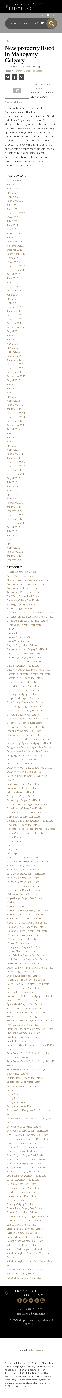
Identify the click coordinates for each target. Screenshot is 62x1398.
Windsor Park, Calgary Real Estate (25, 1249)
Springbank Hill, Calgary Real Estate (26, 1167)
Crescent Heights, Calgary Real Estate (27, 718)
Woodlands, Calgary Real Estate (24, 1277)
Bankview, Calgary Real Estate (23, 600)
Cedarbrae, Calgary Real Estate (24, 661)
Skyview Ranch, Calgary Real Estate (26, 1146)
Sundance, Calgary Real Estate (23, 1179)
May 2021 (12, 229)
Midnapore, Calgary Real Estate (24, 934)
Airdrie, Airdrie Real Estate (21, 575)
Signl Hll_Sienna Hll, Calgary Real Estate (28, 1138)
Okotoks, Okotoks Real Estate (23, 975)
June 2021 (12, 225)
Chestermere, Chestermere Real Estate (28, 669)
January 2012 (14, 555)
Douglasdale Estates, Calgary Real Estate (29, 747)
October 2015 (14, 372)
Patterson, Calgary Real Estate (23, 987)
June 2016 (12, 339)
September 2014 (16, 425)
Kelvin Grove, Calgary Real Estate (25, 857)
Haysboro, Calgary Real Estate (23, 824)
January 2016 (14, 359)
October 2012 (14, 518)
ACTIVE (43, 15)
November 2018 (16, 266)
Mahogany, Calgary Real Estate (28, 71)
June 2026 (12, 184)
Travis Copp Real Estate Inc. (27, 6)
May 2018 (12, 282)
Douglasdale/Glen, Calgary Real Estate (27, 751)
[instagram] (31, 1300)
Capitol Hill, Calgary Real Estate (24, 653)
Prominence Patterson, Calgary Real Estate (30, 996)
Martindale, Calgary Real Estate (24, 918)
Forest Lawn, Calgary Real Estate (24, 808)
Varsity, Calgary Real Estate (21, 1224)
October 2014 (14, 420)
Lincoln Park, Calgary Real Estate (24, 885)
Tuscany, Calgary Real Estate (22, 1204)
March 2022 (13, 217)
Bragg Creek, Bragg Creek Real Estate (27, 620)
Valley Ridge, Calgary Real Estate (24, 1220)
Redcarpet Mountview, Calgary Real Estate (30, 1020)
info (9, 845)
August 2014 (13, 429)
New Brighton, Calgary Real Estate (25, 955)
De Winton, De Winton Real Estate (26, 726)
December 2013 (16, 461)
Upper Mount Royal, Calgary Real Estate (28, 1216)
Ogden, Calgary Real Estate (21, 971)
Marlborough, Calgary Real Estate (25, 914)
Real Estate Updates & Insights (23, 1016)
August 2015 (13, 380)
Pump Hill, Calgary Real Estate (23, 1000)
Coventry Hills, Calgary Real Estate (25, 710)
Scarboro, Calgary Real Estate (23, 1085)
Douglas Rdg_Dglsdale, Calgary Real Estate (29, 743)
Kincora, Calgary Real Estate (22, 865)
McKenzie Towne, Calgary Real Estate (27, 930)
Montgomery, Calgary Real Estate (25, 947)
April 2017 (12, 298)
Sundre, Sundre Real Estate (21, 1183)
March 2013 (13, 498)
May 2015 (12, 392)
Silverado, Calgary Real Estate (23, 1142)
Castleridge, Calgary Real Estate (24, 657)
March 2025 (13, 196)
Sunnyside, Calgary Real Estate (23, 1187)
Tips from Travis (15, 1199)
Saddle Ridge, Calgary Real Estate (25, 1077)
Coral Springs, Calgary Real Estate (25, 702)
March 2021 (13, 233)
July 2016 (12, 335)
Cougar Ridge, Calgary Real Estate (25, 706)
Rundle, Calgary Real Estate (21, 1040)
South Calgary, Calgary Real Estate (25, 1155)
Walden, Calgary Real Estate (22, 1232)
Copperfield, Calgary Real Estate (24, 698)
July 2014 (12, 433)
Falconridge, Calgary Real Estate (24, 800)
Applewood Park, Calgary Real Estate (27, 583)
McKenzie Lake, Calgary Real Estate (26, 926)
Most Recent (14, 180)
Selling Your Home (16, 1102)
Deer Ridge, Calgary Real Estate (24, 730)
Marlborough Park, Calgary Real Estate (27, 910)
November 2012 (16, 514)
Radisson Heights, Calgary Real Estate (27, 1008)
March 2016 (13, 351)
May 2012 (12, 539)
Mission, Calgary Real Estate (22, 942)
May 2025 (12, 188)
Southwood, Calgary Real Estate (24, 1163)
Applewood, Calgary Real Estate (24, 587)
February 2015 (15, 404)
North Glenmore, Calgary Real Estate (27, 959)
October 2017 (14, 290)
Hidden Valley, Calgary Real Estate (25, 832)
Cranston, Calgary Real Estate (23, 714)
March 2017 (13, 302)
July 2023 (12, 204)
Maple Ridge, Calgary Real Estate (24, 898)
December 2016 (16, 314)
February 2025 (15, 200)
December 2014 (16, 412)
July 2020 (12, 237)
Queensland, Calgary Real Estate (24, 1004)
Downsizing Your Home (19, 763)
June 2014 (12, 437)
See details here (13, 102)
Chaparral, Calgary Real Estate (23, 665)
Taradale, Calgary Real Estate (22, 1191)
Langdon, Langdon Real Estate (23, 881)
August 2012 (13, 527)
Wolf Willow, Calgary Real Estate (24, 1269)
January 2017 (14, 310)
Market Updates (16, 906)
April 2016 (12, 347)
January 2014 (14, 457)
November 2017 (16, 286)
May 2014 (12, 441)
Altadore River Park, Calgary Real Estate (28, 579)
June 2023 (12, 208)
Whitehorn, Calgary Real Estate (23, 1244)
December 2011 (16, 559)
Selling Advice (14, 1093)
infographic (12, 849)
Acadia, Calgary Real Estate (21, 571)
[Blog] (42, 1300)
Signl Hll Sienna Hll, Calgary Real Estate (27, 1134)
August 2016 (13, 331)
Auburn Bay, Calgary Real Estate (24, 592)
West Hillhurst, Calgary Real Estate (25, 1236)
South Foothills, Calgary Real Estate (26, 1159)
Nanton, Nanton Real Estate (22, 951)
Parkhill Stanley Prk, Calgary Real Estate (28, 983)
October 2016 (14, 323)
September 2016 (16, 327)
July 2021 (12, 221)
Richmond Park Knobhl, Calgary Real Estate (30, 1028)
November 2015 (16, 367)
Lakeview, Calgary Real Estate (23, 877)
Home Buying (14, 836)
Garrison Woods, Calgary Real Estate (27, 812)
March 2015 (13, 400)
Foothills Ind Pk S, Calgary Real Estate (27, 804)
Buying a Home (15, 632)
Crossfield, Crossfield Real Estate (25, 722)
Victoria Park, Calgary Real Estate (25, 1228)
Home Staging (14, 840)
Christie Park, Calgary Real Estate (25, 677)
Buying (10, 628)
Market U (12, 902)
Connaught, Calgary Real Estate (23, 694)
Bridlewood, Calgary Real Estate (24, 624)
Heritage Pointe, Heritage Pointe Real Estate (31, 828)
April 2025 (12, 192)
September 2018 (16, 270)
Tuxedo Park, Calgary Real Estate (24, 1208)
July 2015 (12, 384)
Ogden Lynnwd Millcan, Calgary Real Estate (30, 967)
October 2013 (14, 469)
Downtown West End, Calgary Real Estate (29, 767)
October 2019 (14, 249)
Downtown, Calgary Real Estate (24, 771)
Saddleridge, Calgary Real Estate (24, 1081)
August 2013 (13, 478)
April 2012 (12, 543)
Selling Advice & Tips (17, 1098)
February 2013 (15, 502)
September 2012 (16, 523)
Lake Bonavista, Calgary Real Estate (26, 873)
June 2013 (12, 486)
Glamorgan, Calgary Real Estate (24, 816)
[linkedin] (36, 1300)
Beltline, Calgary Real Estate (22, 608)
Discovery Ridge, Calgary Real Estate (27, 734)
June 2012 (12, 535)
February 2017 (15, 306)
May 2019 (12, 257)
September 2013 (16, 474)
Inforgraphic (13, 853)
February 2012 (15, 551)
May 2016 (12, 343)
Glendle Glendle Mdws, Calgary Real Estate (30, 820)
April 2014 (12, 445)
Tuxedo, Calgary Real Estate (22, 1212)
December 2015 (16, 363)
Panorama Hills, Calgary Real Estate (26, 979)
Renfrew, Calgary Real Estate (22, 1024)
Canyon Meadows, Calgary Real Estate (27, 649)
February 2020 (15, 241)
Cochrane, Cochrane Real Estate (24, 689)
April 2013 (12, 494)
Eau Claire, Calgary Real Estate (23, 783)
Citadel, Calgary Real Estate (22, 681)
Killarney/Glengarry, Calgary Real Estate (28, 861)
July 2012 (12, 531)
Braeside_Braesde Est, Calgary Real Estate (30, 616)
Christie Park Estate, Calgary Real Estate (29, 673)
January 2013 (14, 506)
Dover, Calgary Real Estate (21, 759)
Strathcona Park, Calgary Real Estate (26, 1175)
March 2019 (13, 261)
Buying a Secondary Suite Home (24, 636)
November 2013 (16, 465)
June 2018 (12, 278)
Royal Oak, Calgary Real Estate (23, 1036)
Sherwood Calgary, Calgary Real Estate (27, 1130)
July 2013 (12, 482)
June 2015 (12, 388)
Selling (10, 1089)
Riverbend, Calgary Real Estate (23, 1032)
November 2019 (16, 245)
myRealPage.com (36, 1350)
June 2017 (12, 294)
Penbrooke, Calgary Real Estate (24, 991)
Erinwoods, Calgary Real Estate (23, 787)
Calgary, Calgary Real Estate (22, 645)
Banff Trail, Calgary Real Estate (23, 596)
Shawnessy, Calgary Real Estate (24, 1126)
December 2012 (16, 510)
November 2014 (16, 416)
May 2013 (12, 490)
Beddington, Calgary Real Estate (24, 604)
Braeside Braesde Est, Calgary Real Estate (30, 612)
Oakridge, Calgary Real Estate (23, 963)
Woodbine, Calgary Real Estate (23, 1273)
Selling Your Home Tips (19, 1106)
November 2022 (16, 212)
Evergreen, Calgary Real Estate (23, 796)
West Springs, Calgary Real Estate (25, 1240)
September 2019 (16, 253)
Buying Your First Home (19, 640)
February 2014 (15, 453)
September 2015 (16, 376)
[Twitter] (25, 1300)
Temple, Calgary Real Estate (22, 1195)
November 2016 (16, 318)
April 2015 (12, 396)
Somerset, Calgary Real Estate (23, 1150)
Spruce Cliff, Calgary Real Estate (24, 1171)
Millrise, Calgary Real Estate (22, 938)
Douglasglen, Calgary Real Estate (24, 755)
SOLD (55, 15)
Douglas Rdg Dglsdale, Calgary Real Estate (29, 738)
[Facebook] (19, 1300)
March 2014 (13, 449)
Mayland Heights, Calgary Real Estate (27, 922)
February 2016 (15, 355)
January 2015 (14, 408)
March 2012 (13, 547)
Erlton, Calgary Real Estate (21, 791)
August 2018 (13, 274)
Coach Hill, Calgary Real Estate (23, 685)
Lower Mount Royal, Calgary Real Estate (28, 889)
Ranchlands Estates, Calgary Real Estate (28, 1012)
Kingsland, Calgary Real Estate (23, 869)
